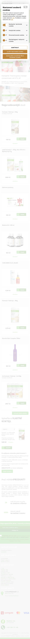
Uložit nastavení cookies (15, 51)
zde (13, 18)
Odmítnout (15, 47)
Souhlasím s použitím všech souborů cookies (15, 56)
